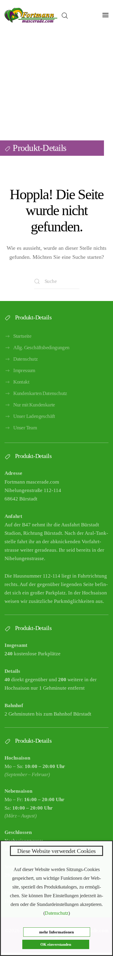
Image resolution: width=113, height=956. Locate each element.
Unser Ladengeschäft (34, 416)
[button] (105, 15)
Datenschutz (25, 359)
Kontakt (21, 382)
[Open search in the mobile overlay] (65, 15)
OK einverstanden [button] (55, 944)
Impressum (24, 370)
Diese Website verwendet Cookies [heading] (56, 851)
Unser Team (25, 428)
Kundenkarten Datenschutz (40, 393)
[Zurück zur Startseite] (31, 15)
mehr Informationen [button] (56, 932)
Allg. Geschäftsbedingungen (41, 347)
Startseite (22, 336)
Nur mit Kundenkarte (34, 405)
